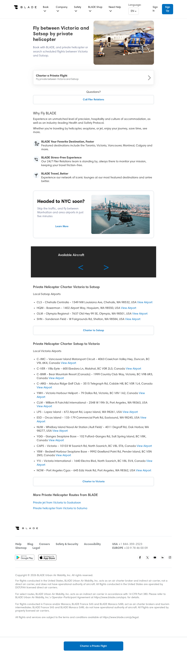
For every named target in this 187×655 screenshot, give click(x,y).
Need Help (115, 7)
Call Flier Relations (93, 100)
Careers (44, 544)
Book (46, 7)
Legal (36, 548)
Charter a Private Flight (93, 646)
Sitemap (21, 548)
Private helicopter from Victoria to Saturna (60, 508)
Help (18, 544)
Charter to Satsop (93, 330)
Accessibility (92, 544)
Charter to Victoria (93, 481)
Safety (77, 7)
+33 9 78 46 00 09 (136, 548)
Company (61, 7)
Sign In (155, 9)
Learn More (61, 226)
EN (133, 11)
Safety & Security (67, 544)
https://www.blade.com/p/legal (121, 617)
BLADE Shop (95, 7)
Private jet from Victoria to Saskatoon (57, 502)
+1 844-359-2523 (130, 544)
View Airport (144, 302)
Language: (134, 5)
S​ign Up (167, 9)
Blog (30, 544)
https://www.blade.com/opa (110, 597)
